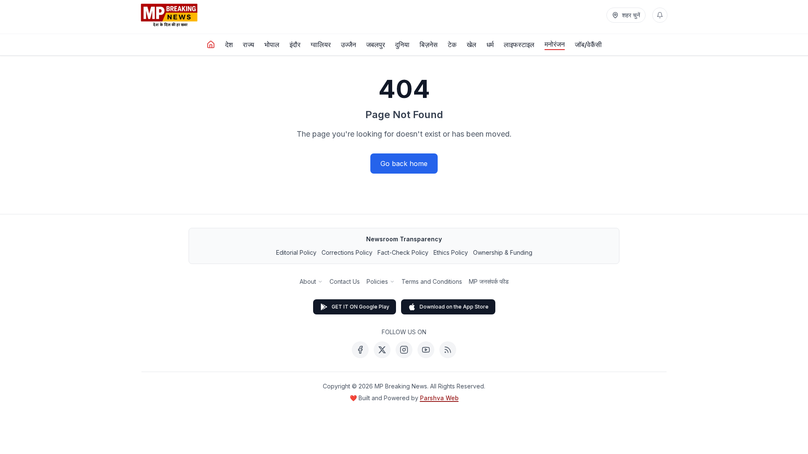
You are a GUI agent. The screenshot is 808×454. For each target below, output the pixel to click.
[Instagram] (404, 349)
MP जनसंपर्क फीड (489, 281)
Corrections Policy (347, 252)
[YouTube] (425, 349)
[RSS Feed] (447, 349)
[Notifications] (659, 15)
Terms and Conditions (431, 281)
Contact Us (345, 281)
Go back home (404, 163)
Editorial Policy (296, 252)
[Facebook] (360, 349)
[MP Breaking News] (169, 15)
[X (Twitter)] (382, 349)
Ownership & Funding (502, 252)
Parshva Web (439, 397)
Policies (377, 281)
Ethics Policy (450, 252)
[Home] (211, 44)
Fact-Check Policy (402, 252)
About (308, 281)
